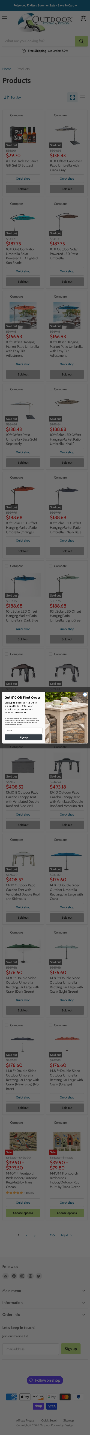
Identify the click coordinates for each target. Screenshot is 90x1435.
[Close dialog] (85, 694)
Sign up (23, 737)
